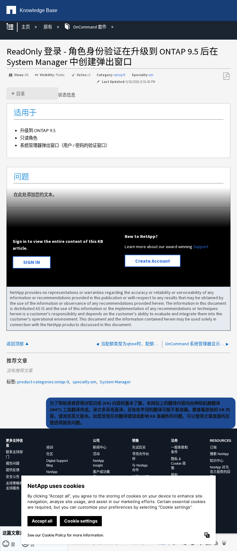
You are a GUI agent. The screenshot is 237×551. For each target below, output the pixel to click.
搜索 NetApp (219, 454)
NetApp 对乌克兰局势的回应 (220, 472)
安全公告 (12, 477)
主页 (26, 27)
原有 (48, 27)
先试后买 (139, 447)
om (151, 75)
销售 (135, 440)
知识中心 (216, 461)
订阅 (213, 447)
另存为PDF (226, 76)
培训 (49, 447)
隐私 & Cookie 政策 (178, 463)
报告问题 (12, 463)
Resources (220, 440)
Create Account (152, 261)
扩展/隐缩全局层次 (14, 27)
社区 (49, 454)
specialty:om (84, 382)
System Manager (115, 382)
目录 (20, 94)
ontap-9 (119, 75)
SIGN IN (31, 262)
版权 (174, 475)
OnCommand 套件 (89, 27)
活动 (96, 454)
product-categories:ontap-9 (43, 382)
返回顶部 (15, 344)
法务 (174, 440)
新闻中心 (99, 447)
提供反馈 (12, 470)
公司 (96, 440)
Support (200, 246)
